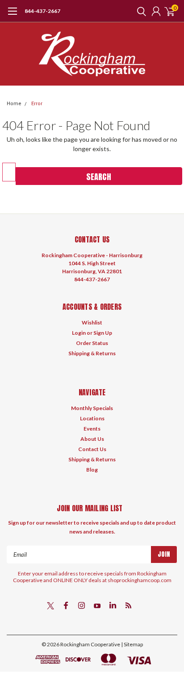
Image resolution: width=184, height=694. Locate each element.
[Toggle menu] (12, 15)
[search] (139, 11)
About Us (92, 438)
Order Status (92, 343)
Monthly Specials (92, 408)
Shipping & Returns (92, 353)
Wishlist (92, 322)
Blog (92, 469)
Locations (92, 418)
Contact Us (92, 449)
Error (36, 104)
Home (14, 104)
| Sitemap (132, 644)
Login (79, 332)
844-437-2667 (42, 11)
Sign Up (102, 332)
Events (92, 428)
